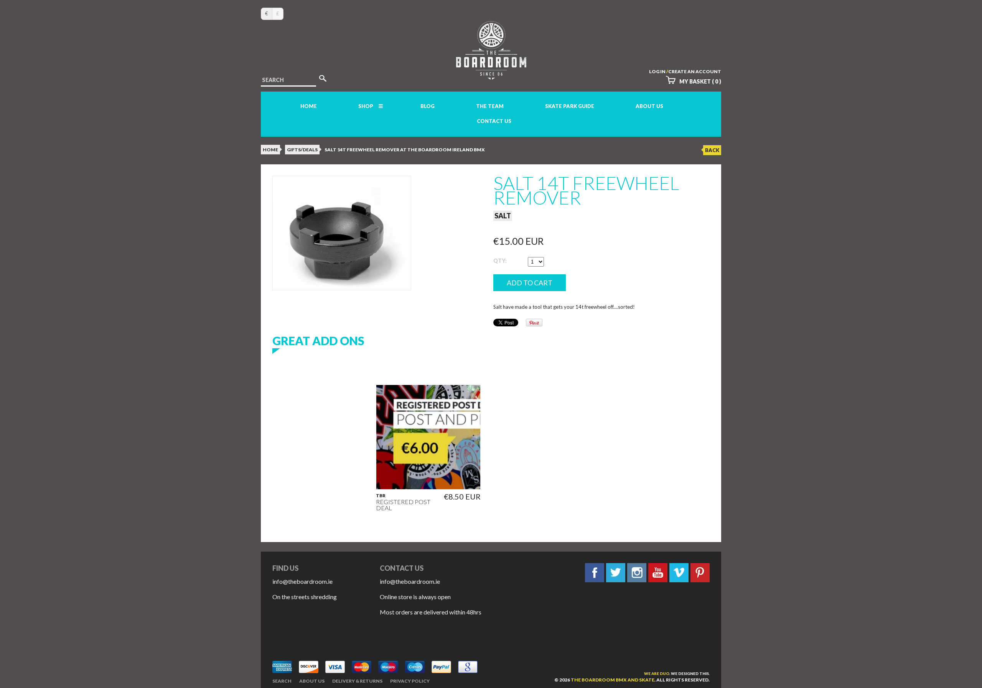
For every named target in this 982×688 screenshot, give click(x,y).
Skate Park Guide (569, 106)
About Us (649, 106)
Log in (657, 71)
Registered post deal (403, 505)
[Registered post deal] (428, 437)
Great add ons (318, 340)
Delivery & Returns (357, 681)
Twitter (615, 572)
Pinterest (700, 572)
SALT (502, 215)
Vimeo (679, 572)
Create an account (694, 71)
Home (308, 106)
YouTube (657, 572)
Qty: (500, 260)
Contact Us (494, 121)
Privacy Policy (410, 681)
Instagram (636, 572)
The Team (490, 106)
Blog (427, 106)
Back (712, 150)
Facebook (594, 572)
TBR (381, 495)
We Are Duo (656, 673)
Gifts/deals (302, 149)
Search (282, 681)
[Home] (491, 73)
